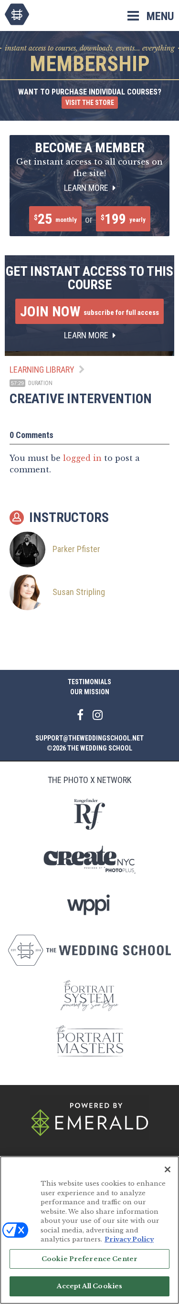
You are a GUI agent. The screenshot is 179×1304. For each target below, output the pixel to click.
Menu (160, 16)
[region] (89, 1230)
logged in (82, 458)
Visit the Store (89, 102)
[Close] (167, 1169)
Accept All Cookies (89, 1286)
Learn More (87, 188)
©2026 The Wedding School (89, 748)
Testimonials (89, 682)
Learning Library (42, 370)
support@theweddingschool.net (89, 738)
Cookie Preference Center (89, 1259)
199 (123, 218)
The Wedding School (17, 14)
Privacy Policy (129, 1239)
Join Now (89, 311)
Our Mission (89, 692)
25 (55, 218)
